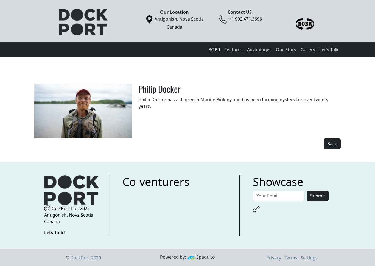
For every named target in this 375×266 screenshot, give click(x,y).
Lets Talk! (54, 233)
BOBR (214, 50)
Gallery (308, 50)
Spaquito (205, 257)
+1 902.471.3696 (245, 19)
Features (234, 50)
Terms (290, 258)
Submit (317, 196)
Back (332, 144)
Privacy (273, 258)
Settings (309, 258)
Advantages (259, 50)
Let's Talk (329, 50)
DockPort (85, 258)
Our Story (286, 50)
